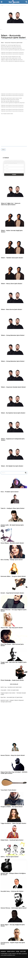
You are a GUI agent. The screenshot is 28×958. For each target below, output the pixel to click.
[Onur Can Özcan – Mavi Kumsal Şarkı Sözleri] (14, 636)
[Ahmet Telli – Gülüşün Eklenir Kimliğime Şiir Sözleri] (14, 865)
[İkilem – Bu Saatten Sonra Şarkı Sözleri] (14, 401)
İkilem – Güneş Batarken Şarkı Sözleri (12, 335)
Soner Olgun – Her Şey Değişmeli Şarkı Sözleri (13, 925)
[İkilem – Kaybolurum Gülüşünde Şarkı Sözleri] (14, 426)
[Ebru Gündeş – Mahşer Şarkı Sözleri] (14, 551)
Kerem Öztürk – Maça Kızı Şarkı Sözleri (13, 755)
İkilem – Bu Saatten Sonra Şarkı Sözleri (13, 413)
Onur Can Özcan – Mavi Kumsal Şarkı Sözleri (12, 645)
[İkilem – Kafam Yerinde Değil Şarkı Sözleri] (14, 218)
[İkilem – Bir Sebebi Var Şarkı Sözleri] (14, 454)
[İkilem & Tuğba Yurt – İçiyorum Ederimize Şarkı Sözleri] (14, 191)
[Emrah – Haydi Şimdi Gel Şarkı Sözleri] (14, 585)
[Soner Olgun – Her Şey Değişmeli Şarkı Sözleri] (14, 916)
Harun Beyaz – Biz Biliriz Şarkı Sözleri (12, 543)
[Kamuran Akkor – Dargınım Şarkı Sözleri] (14, 568)
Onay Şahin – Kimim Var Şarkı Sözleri (10, 690)
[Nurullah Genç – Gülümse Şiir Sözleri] (14, 883)
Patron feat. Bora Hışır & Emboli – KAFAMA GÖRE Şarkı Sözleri (14, 772)
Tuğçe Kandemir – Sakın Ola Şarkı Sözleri (13, 823)
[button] (1, 1)
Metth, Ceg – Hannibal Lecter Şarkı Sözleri (11, 687)
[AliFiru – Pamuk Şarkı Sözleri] (14, 848)
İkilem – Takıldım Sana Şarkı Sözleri (12, 257)
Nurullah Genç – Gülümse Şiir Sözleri (12, 891)
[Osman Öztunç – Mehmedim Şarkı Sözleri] (14, 900)
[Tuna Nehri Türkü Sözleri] (14, 782)
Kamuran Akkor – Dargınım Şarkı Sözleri (13, 576)
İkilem (3, 149)
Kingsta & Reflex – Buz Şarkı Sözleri (12, 806)
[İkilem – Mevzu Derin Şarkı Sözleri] (14, 271)
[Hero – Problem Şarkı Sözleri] (14, 483)
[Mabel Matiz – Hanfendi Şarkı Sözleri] (14, 832)
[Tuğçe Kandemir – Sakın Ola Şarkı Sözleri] (14, 815)
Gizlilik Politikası (11, 951)
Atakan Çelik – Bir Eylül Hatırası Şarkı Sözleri (12, 525)
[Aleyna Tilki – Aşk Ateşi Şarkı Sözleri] (14, 619)
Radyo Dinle (23, 951)
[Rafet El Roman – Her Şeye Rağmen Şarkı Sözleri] (14, 601)
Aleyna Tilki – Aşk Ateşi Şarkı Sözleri (12, 627)
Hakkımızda (3, 951)
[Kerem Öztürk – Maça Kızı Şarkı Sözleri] (14, 747)
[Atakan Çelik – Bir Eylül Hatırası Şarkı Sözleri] (14, 517)
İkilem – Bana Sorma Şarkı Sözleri (11, 309)
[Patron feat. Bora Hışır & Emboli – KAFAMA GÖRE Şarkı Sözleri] (14, 764)
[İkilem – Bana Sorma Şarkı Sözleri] (14, 297)
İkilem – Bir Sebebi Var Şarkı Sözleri (12, 466)
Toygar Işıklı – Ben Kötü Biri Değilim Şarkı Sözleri (14, 663)
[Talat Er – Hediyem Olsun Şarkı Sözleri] (14, 500)
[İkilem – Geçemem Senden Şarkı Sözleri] (14, 375)
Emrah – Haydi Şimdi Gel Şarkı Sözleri (12, 593)
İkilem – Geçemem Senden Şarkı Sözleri (13, 387)
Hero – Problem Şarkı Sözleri (10, 491)
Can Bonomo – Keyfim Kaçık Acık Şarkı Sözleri (13, 943)
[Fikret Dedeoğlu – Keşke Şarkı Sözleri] (14, 672)
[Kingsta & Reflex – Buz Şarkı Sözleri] (14, 798)
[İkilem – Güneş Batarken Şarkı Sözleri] (14, 323)
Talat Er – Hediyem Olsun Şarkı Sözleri (12, 508)
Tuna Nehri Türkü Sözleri (8, 790)
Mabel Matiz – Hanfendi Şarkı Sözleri (12, 840)
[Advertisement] (14, 78)
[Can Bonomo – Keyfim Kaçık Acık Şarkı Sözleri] (14, 934)
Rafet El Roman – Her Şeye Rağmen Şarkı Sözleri (13, 610)
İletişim (17, 951)
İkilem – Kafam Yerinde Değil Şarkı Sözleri (12, 231)
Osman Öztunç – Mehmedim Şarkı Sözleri (14, 908)
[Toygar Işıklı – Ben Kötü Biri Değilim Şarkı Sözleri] (14, 654)
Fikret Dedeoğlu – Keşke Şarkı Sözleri (12, 680)
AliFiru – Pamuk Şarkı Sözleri (9, 856)
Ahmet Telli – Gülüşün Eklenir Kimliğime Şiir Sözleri (13, 874)
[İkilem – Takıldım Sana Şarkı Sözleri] (14, 245)
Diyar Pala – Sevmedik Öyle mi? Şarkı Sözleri (11, 697)
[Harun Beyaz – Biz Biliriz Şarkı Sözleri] (14, 535)
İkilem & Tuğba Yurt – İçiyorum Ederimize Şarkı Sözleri (10, 204)
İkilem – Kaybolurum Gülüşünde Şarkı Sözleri (13, 439)
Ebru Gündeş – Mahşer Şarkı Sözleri (12, 559)
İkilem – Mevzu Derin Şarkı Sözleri (11, 283)
